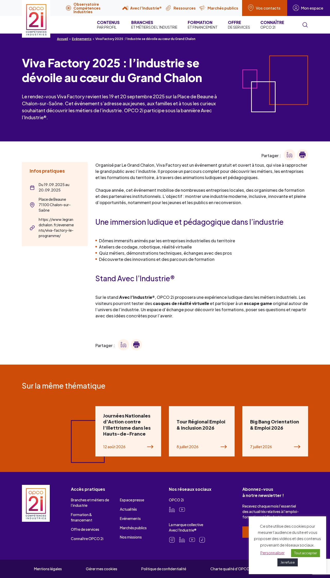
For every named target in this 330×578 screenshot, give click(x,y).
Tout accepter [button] (305, 553)
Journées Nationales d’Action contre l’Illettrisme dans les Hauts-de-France (127, 425)
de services (239, 24)
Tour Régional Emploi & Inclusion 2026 (201, 424)
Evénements (82, 39)
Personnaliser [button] (272, 552)
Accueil (62, 39)
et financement (203, 24)
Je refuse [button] (287, 562)
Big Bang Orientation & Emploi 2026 (274, 424)
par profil (108, 24)
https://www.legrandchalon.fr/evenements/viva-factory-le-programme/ (56, 227)
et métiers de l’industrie (154, 24)
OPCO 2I (272, 24)
